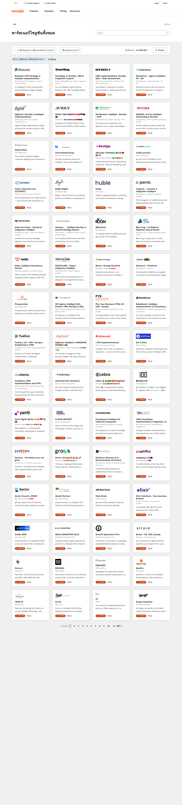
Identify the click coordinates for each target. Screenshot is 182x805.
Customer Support (32, 3)
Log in (157, 3)
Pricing (63, 11)
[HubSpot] (18, 11)
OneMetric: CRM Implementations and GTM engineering (27, 382)
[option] (34, 50)
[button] (167, 24)
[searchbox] (133, 32)
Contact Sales (51, 3)
